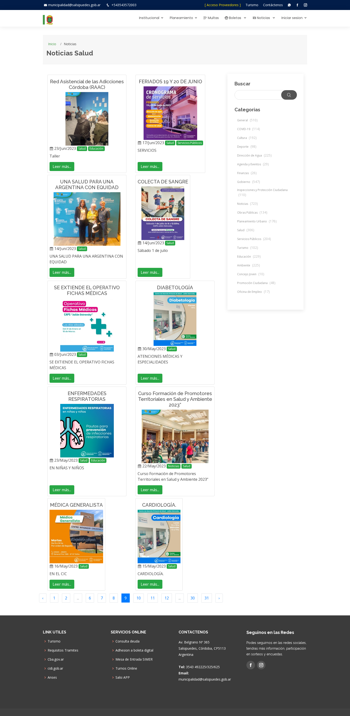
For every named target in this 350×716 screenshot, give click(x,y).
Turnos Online (126, 668)
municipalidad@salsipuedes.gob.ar (74, 5)
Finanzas (247, 173)
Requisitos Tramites (63, 650)
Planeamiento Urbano (257, 221)
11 (152, 598)
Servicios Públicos (190, 143)
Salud (82, 149)
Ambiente (248, 265)
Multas (213, 17)
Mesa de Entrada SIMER (134, 659)
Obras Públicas (252, 213)
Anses (52, 677)
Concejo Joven (250, 274)
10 (138, 598)
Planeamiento (181, 17)
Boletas (235, 17)
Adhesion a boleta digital (134, 650)
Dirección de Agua (254, 155)
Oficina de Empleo (253, 292)
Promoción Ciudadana (256, 283)
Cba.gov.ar (56, 659)
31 (207, 598)
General (247, 120)
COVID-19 (248, 129)
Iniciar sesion (292, 17)
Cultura (247, 138)
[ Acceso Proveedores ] (223, 5)
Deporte (246, 147)
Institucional (149, 17)
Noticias (263, 17)
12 (167, 598)
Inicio (52, 44)
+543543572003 (123, 5)
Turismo (251, 5)
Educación (96, 149)
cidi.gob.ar (55, 668)
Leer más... (62, 166)
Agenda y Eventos (253, 164)
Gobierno (248, 182)
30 (192, 598)
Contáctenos (273, 5)
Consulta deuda (127, 641)
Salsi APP (122, 677)
